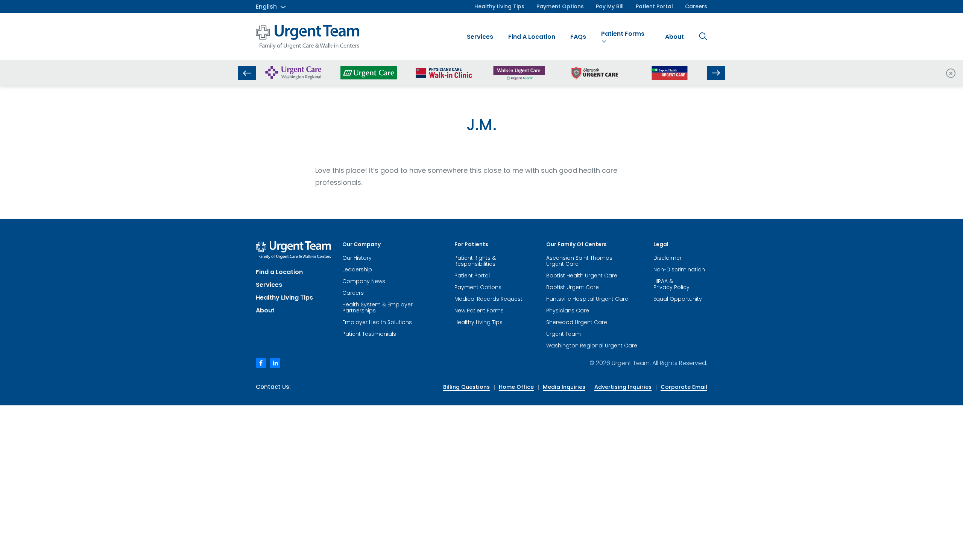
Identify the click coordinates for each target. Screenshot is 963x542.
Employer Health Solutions (377, 322)
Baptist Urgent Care (572, 287)
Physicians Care (567, 310)
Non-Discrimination (679, 269)
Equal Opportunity (677, 299)
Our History (357, 258)
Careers (696, 6)
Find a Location (531, 36)
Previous (247, 73)
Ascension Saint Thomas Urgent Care (579, 261)
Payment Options (560, 6)
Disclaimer (667, 258)
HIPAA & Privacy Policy (671, 284)
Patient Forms (622, 33)
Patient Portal (654, 6)
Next (716, 73)
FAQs (578, 36)
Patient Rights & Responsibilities (475, 261)
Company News (363, 281)
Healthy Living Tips (499, 6)
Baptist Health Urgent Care (581, 275)
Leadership (357, 269)
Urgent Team (563, 334)
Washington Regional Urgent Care (591, 345)
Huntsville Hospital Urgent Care (587, 299)
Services (480, 36)
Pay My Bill (610, 6)
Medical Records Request (488, 299)
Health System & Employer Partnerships (377, 307)
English (266, 6)
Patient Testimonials (369, 334)
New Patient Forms (479, 310)
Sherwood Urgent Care (576, 322)
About (674, 36)
